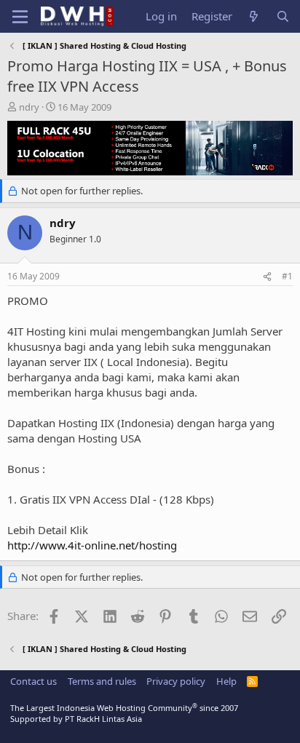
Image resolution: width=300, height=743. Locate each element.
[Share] (267, 277)
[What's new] (254, 16)
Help (226, 681)
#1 (287, 276)
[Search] (283, 16)
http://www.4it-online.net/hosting (92, 545)
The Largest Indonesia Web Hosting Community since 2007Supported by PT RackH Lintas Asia (124, 713)
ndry (29, 107)
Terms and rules (102, 681)
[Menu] (20, 16)
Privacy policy (175, 681)
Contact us (33, 681)
